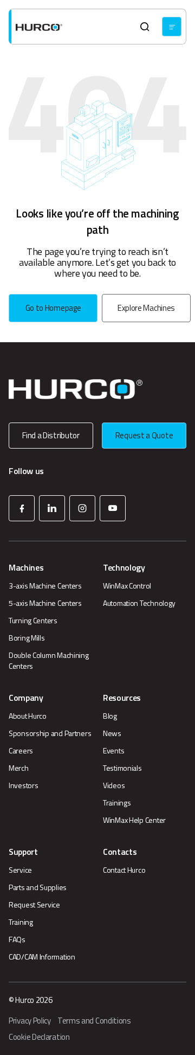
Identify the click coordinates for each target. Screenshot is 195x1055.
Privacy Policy (30, 1021)
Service (20, 870)
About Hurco (28, 716)
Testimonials (122, 768)
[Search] (145, 27)
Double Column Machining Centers (49, 661)
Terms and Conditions (94, 1021)
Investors (23, 785)
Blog (110, 716)
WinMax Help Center (134, 820)
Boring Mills (27, 637)
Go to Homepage (53, 308)
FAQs (17, 939)
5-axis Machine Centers (45, 603)
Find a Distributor (51, 435)
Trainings (117, 802)
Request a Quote (144, 435)
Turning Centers (33, 620)
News (112, 733)
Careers (21, 750)
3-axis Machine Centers (45, 585)
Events (113, 750)
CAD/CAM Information (42, 956)
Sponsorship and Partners (50, 733)
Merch (19, 768)
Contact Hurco (124, 870)
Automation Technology (139, 603)
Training (21, 922)
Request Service (34, 904)
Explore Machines (146, 308)
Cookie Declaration (39, 1037)
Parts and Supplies (38, 887)
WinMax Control (127, 585)
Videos (114, 785)
